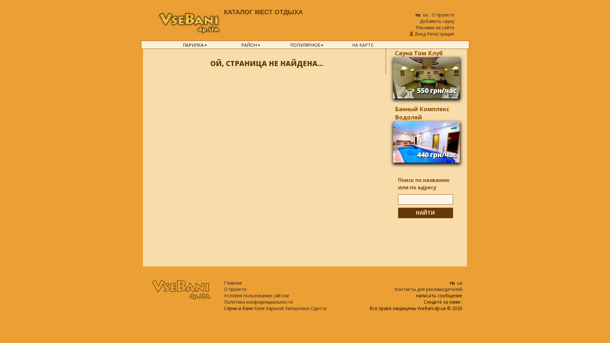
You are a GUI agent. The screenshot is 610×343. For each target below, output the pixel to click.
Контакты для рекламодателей (428, 289)
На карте (362, 45)
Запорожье (297, 308)
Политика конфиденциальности (258, 302)
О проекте (443, 15)
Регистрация (440, 34)
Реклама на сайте (435, 27)
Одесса (318, 308)
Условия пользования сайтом (256, 296)
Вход (420, 34)
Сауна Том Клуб (419, 53)
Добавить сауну (437, 21)
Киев (259, 308)
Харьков (275, 308)
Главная (233, 283)
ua (425, 15)
